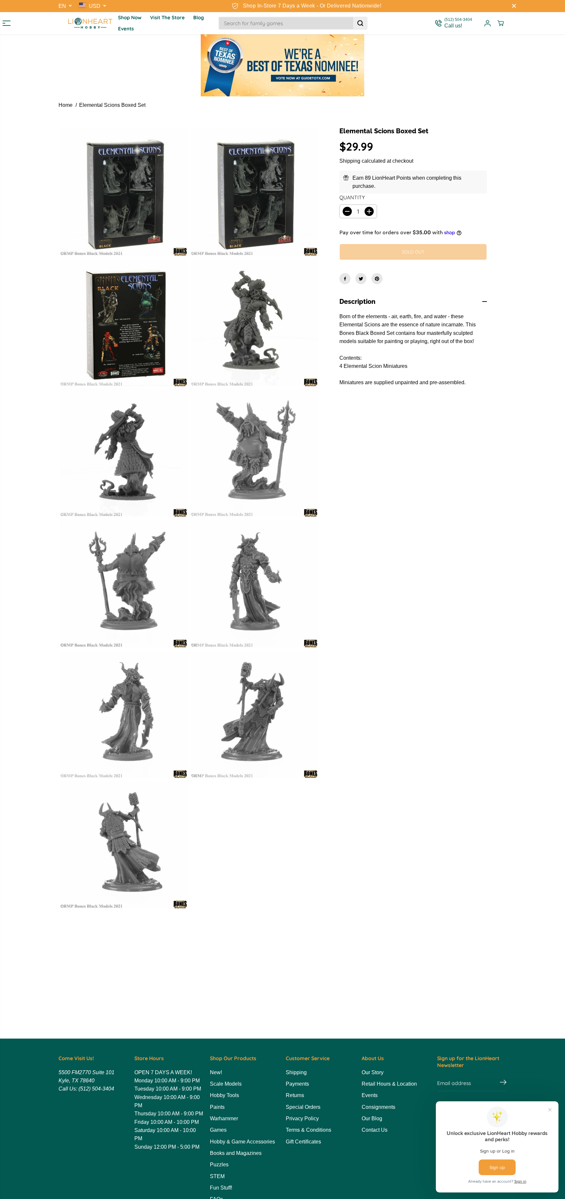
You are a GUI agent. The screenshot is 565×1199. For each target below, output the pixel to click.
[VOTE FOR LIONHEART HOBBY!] (282, 65)
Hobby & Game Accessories (242, 1141)
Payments (297, 1084)
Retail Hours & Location (389, 1084)
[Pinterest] (377, 278)
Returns (295, 1095)
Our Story (373, 1072)
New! (216, 1072)
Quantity (352, 197)
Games (218, 1130)
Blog (198, 17)
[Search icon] (360, 23)
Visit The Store (167, 17)
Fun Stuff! (221, 1188)
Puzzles (219, 1164)
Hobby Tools (224, 1095)
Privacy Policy (302, 1118)
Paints (217, 1107)
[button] (4, 23)
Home (66, 105)
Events (126, 28)
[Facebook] (345, 278)
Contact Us (374, 1130)
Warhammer (224, 1118)
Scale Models (226, 1084)
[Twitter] (361, 278)
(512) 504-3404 (96, 1089)
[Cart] (500, 23)
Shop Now (130, 17)
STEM (217, 1176)
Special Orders (303, 1107)
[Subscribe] (503, 1083)
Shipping (349, 161)
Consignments (378, 1107)
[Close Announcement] (514, 5)
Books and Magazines (236, 1153)
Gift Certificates (303, 1141)
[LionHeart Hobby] (90, 23)
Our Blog (372, 1118)
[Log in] (487, 23)
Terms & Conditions (308, 1130)
